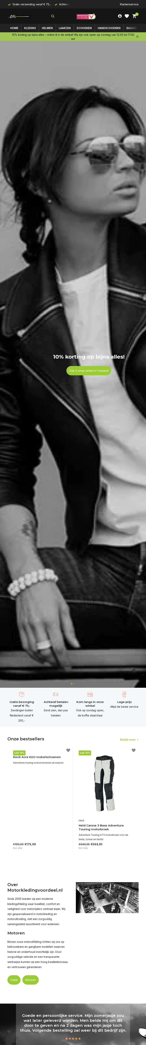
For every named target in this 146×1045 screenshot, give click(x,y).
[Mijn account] (120, 16)
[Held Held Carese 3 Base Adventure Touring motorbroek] (106, 783)
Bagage (131, 28)
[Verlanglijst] (127, 16)
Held (81, 820)
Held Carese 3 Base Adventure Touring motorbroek (101, 827)
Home (14, 28)
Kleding (30, 28)
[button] (71, 683)
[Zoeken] (53, 16)
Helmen (47, 28)
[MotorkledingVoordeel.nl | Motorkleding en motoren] (19, 16)
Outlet (14, 980)
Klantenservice (129, 4)
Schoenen (84, 28)
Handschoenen (109, 28)
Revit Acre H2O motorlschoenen (37, 757)
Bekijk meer (128, 739)
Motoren (30, 980)
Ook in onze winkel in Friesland (88, 370)
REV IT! (17, 752)
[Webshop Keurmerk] (86, 16)
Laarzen (65, 28)
